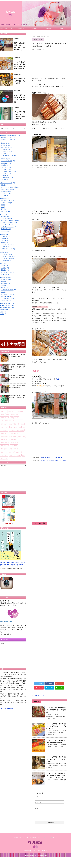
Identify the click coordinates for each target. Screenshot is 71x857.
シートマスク (5, 173)
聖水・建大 (21, 424)
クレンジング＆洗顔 (6, 161)
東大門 (7, 414)
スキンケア (4, 163)
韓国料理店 (4, 283)
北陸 (6, 458)
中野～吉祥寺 (4, 455)
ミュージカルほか (6, 224)
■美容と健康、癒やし (6, 303)
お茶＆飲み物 (5, 191)
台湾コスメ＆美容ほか (7, 256)
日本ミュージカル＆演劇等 (8, 222)
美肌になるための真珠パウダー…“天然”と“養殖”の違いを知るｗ (19, 47)
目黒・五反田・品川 (18, 452)
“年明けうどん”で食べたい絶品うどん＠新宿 (53, 460)
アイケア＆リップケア (7, 171)
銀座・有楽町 (12, 436)
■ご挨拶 (2, 314)
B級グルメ (4, 287)
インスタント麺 (5, 193)
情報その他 (4, 274)
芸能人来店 (12, 430)
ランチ (3, 292)
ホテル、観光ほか (6, 258)
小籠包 (3, 238)
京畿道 (3, 205)
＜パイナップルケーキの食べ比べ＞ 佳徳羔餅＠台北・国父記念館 (56, 710)
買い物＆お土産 (5, 254)
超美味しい (4, 145)
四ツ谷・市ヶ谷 (14, 442)
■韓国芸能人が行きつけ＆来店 (7, 29)
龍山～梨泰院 (12, 424)
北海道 (18, 455)
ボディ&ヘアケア (6, 177)
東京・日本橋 (4, 436)
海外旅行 (3, 266)
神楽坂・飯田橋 (5, 442)
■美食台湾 (62, 28)
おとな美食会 (4, 430)
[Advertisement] (49, 64)
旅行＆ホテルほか (6, 200)
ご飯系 (3, 240)
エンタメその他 (5, 218)
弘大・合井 (20, 421)
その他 (3, 179)
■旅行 (1, 263)
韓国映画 (3, 216)
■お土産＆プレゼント (6, 305)
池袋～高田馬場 (5, 445)
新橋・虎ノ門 (4, 439)
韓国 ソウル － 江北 (6, 137)
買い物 (3, 185)
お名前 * (37, 796)
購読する (5, 639)
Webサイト (38, 802)
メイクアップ (5, 169)
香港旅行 (3, 268)
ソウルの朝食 (20, 411)
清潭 (15, 427)
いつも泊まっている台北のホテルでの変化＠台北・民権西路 (17, 377)
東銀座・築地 (21, 436)
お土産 (3, 195)
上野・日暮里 (20, 430)
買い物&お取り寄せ (6, 298)
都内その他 (12, 455)
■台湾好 (2, 252)
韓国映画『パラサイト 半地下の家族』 (52, 457)
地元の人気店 (5, 147)
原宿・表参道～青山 (14, 449)
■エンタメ (48, 28)
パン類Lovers (5, 296)
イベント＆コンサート (7, 227)
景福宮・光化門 (5, 417)
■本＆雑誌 (3, 309)
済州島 (3, 209)
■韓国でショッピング (6, 183)
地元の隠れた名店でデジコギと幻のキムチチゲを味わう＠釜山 (17, 367)
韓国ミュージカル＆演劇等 (8, 220)
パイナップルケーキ (39, 695)
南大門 (16, 417)
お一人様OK (11, 411)
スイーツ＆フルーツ (6, 244)
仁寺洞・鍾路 (14, 414)
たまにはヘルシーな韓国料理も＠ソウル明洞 (19, 81)
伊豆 (23, 455)
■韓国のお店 (21, 28)
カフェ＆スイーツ (6, 151)
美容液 (3, 165)
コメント (37, 808)
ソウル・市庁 (4, 421)
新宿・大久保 (14, 445)
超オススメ (3, 411)
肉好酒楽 (3, 281)
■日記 (1, 312)
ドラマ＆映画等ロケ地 (7, 155)
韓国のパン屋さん (6, 189)
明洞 (12, 417)
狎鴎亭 (6, 427)
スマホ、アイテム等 (6, 272)
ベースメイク (5, 167)
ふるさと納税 (5, 300)
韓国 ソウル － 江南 (6, 139)
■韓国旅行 (3, 198)
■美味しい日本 (4, 277)
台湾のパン (4, 246)
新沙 (2, 427)
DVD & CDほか (5, 231)
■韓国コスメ (35, 28)
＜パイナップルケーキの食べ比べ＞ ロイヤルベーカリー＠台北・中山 (56, 759)
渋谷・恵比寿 (4, 449)
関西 (2, 458)
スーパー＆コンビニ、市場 (8, 187)
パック (3, 175)
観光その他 (4, 211)
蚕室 (20, 427)
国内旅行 (3, 270)
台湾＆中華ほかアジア (7, 290)
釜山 (2, 207)
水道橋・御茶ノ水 (13, 433)
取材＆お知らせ (5, 229)
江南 (11, 427)
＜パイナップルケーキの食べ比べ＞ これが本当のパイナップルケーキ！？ (56, 726)
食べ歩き (3, 153)
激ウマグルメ (5, 236)
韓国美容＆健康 (5, 202)
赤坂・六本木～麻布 (6, 452)
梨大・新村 (12, 421)
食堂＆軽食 (4, 149)
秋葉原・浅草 (4, 433)
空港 (24, 427)
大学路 (2, 414)
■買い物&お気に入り (5, 307)
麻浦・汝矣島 (4, 424)
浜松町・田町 (12, 439)
